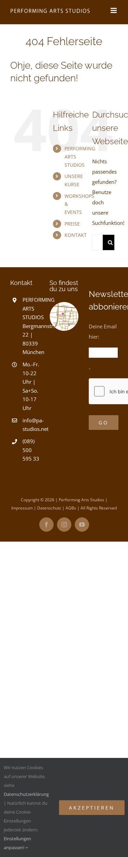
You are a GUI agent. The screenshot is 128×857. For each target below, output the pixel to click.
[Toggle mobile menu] (114, 10)
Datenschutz (49, 508)
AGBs (71, 508)
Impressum (22, 508)
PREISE (72, 223)
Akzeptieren (92, 807)
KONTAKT (76, 235)
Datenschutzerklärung (26, 794)
